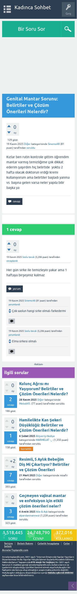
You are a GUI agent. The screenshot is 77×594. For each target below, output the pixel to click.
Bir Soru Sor (31, 29)
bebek (8, 546)
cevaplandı (12, 261)
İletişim (8, 543)
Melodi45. (25, 403)
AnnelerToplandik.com (15, 550)
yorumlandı (14, 304)
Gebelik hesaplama (48, 543)
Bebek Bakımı (25, 543)
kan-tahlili (26, 449)
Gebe (67, 543)
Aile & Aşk (42, 511)
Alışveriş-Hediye (45, 436)
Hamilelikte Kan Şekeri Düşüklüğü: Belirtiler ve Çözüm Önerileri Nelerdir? (43, 425)
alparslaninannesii (29, 515)
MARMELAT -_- (44, 439)
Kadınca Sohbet (33, 7)
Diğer (27, 144)
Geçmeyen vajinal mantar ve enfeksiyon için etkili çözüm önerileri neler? (42, 500)
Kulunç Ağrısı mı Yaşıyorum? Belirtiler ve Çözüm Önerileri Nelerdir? (43, 388)
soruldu (30, 147)
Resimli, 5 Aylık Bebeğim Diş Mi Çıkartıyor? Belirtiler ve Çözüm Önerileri (44, 464)
